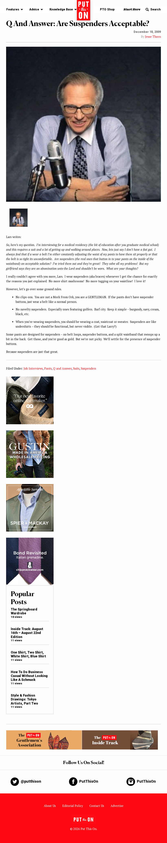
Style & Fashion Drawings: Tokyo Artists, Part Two (24, 699)
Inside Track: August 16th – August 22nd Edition (27, 633)
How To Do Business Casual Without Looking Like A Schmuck (29, 676)
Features (12, 9)
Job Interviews (33, 368)
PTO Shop (107, 9)
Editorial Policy (72, 806)
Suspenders (88, 368)
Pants (48, 368)
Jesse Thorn (153, 37)
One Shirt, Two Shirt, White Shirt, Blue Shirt (28, 654)
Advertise (117, 806)
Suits (76, 368)
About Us (50, 806)
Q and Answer (62, 368)
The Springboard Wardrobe (24, 611)
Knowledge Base (61, 9)
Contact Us (96, 806)
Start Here (131, 9)
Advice (34, 9)
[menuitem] (13, 9)
